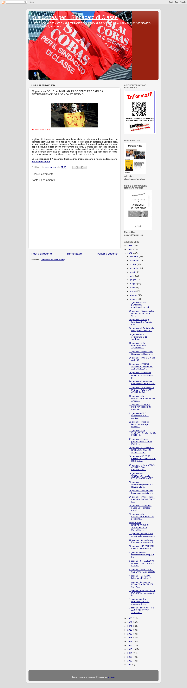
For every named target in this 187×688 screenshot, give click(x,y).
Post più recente (41, 253)
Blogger (111, 677)
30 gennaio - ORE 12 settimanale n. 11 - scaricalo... (139, 336)
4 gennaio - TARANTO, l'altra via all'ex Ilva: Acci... (142, 577)
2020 (130, 630)
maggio (133, 284)
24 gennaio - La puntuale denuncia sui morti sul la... (142, 382)
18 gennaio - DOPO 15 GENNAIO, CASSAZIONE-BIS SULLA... (142, 458)
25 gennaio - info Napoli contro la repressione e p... (141, 375)
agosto (133, 272)
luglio (132, 276)
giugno (133, 280)
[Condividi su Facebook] (82, 167)
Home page (74, 253)
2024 (130, 253)
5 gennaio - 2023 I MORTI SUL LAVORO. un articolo (142, 570)
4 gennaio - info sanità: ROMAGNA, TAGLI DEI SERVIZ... (141, 584)
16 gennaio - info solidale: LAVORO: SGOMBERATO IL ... (142, 499)
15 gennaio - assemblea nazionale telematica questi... (140, 507)
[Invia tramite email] (73, 167)
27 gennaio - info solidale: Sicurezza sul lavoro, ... (141, 353)
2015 (130, 649)
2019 (130, 634)
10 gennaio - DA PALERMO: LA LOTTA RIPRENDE (142, 547)
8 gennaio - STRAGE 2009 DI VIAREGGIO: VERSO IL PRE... (141, 563)
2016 (130, 645)
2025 (130, 249)
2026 (130, 246)
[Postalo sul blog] (76, 167)
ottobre (133, 264)
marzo (133, 291)
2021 (130, 626)
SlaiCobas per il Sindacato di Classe (75, 17)
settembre (135, 268)
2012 (130, 661)
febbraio (134, 295)
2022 (130, 622)
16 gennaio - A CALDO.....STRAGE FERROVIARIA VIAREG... (142, 475)
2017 (130, 641)
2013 (130, 657)
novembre (135, 260)
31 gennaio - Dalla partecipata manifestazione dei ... (140, 304)
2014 (130, 653)
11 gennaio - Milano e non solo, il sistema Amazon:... (142, 535)
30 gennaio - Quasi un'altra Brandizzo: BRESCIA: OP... (141, 313)
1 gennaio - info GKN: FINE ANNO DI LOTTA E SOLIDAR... (141, 610)
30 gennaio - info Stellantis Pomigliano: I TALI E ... (141, 329)
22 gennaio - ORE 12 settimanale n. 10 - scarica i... (139, 415)
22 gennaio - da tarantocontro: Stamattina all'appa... (142, 398)
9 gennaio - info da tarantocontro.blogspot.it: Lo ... (141, 554)
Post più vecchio (107, 253)
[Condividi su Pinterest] (85, 167)
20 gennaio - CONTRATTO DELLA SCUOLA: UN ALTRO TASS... (141, 450)
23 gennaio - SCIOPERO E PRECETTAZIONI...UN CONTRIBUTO (141, 389)
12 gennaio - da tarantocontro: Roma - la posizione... (141, 516)
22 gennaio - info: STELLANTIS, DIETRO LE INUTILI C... (142, 432)
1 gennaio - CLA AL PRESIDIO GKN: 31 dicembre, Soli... (139, 601)
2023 (130, 618)
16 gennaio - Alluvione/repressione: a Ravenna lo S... (141, 484)
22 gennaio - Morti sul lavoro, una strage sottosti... (139, 424)
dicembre (134, 257)
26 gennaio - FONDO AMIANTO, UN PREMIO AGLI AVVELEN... (141, 366)
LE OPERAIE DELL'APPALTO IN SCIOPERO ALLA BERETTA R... (139, 526)
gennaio (134, 299)
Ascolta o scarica (41, 161)
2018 (130, 638)
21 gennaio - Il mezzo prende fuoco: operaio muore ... (140, 441)
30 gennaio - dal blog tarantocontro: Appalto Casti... (140, 322)
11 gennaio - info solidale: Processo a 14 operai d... (142, 541)
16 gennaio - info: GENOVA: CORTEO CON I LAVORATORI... (142, 467)
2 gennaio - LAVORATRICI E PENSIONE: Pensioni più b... (142, 593)
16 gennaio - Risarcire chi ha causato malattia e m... (142, 492)
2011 (129, 665)
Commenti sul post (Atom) (53, 260)
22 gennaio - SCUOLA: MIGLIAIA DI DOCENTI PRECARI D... (141, 407)
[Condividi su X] (79, 167)
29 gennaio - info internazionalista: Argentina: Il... (138, 345)
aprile (132, 287)
